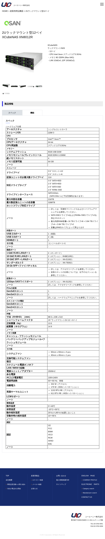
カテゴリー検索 (37, 480)
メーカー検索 (36, 484)
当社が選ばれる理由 (14, 488)
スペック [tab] (12, 113)
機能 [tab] (32, 113)
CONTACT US (86, 497)
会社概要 (9, 480)
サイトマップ (61, 484)
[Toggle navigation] (102, 3)
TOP (7, 476)
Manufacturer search (90, 493)
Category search (88, 488)
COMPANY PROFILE (90, 480)
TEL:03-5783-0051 (97, 524)
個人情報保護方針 (62, 480)
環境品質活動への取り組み (16, 484)
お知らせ (34, 489)
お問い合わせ (61, 476)
